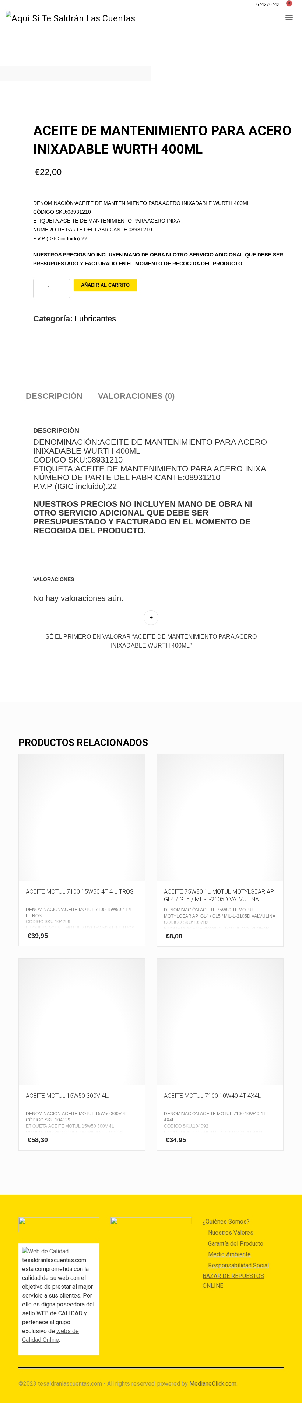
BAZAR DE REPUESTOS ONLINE (233, 1281)
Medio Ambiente (229, 1254)
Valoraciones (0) (136, 396)
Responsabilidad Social (238, 1265)
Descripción (54, 396)
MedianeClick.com (212, 1383)
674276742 (268, 4)
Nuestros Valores (230, 1232)
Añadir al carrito (105, 285)
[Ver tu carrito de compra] (291, 4)
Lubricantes (95, 318)
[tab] (54, 396)
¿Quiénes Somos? (226, 1221)
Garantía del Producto (235, 1243)
